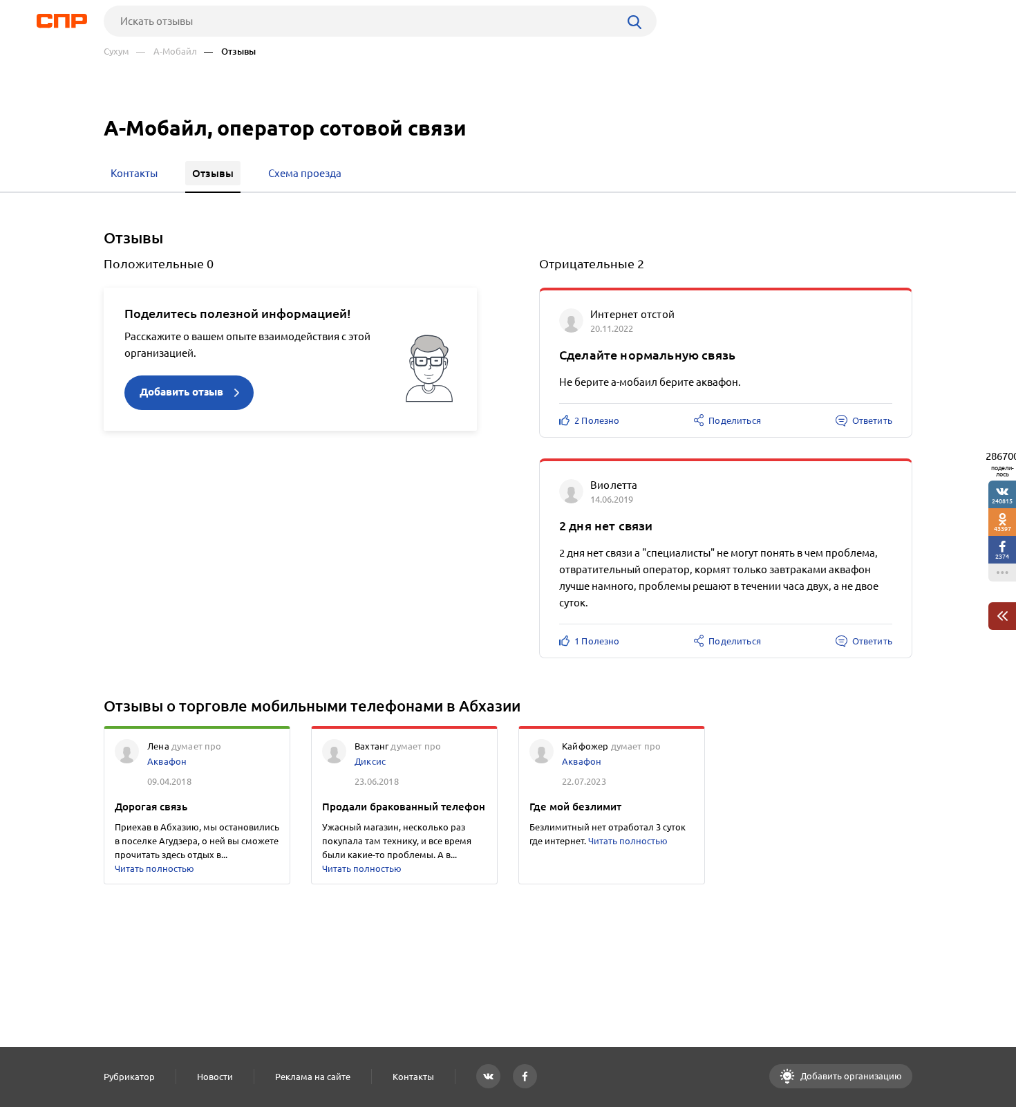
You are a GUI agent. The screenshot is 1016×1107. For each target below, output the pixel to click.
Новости (215, 1076)
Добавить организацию (850, 1075)
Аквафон (167, 761)
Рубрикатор (129, 1076)
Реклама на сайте (312, 1076)
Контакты (413, 1076)
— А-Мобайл (166, 51)
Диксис (370, 761)
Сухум (116, 51)
